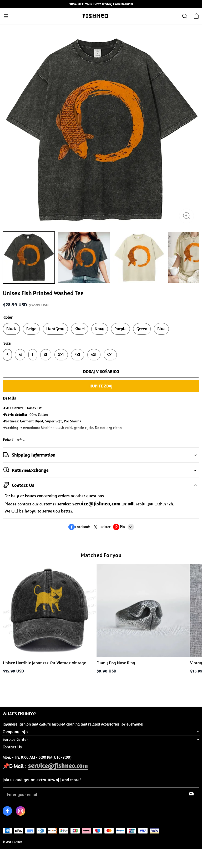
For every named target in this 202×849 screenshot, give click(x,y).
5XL (110, 354)
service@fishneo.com (58, 765)
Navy (99, 328)
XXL (61, 354)
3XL (77, 354)
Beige (31, 328)
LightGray (55, 328)
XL (46, 354)
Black (11, 328)
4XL (94, 354)
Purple (120, 328)
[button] (6, 16)
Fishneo (17, 841)
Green (142, 328)
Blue (161, 328)
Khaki (79, 328)
